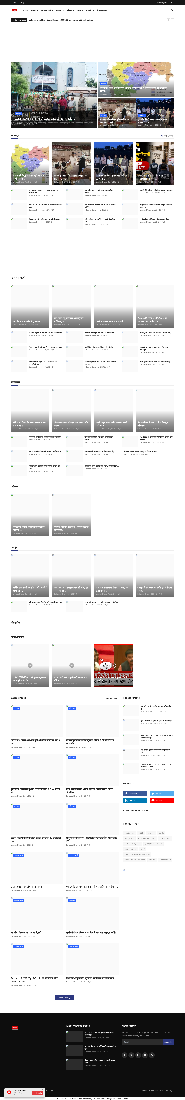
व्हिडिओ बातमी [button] (101, 10)
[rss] (152, 1055)
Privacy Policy (166, 1091)
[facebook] (124, 1055)
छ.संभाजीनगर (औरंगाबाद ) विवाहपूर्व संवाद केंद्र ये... (156, 219)
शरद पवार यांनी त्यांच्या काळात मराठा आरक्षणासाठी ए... (46, 437)
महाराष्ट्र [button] (33, 10)
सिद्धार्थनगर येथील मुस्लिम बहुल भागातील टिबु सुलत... (45, 219)
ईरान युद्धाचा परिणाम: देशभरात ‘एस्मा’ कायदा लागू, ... (156, 332)
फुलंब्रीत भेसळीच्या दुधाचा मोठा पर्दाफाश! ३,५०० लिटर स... (152, 120)
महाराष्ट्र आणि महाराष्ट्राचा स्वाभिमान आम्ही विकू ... (100, 451)
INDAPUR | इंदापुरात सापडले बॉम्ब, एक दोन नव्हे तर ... (71, 589)
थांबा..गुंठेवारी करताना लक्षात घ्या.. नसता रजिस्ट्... (155, 361)
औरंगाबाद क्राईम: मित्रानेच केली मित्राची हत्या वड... (45, 602)
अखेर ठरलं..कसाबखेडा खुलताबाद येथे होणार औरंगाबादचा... (99, 1033)
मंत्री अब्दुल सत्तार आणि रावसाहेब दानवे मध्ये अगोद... (111, 424)
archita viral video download (135, 860)
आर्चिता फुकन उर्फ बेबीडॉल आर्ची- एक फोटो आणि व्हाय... (30, 589)
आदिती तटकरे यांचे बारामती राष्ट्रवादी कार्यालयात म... (45, 451)
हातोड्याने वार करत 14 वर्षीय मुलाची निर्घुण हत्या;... (154, 589)
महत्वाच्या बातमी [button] (46, 10)
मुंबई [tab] (165, 136)
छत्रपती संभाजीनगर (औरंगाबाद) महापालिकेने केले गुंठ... (156, 707)
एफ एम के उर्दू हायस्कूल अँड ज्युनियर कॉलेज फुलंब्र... (68, 320)
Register (164, 3)
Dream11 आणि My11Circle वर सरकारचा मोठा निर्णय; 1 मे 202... (34, 980)
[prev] (168, 20)
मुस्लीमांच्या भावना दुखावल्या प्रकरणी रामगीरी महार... (157, 720)
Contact (14, 3)
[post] (54, 95)
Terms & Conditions (150, 1091)
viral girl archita (165, 838)
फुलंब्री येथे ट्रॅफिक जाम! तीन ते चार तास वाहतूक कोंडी (91, 932)
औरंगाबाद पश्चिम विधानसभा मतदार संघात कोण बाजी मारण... (29, 424)
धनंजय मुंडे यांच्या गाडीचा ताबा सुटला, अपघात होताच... (102, 466)
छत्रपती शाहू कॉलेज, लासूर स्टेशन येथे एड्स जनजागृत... (154, 348)
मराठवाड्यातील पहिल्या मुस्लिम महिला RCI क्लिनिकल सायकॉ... (115, 120)
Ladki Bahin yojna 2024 (146, 838)
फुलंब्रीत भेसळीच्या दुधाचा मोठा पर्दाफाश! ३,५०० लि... (112, 177)
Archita (161, 833)
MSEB (141, 833)
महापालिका (151, 833)
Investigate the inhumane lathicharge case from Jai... (157, 736)
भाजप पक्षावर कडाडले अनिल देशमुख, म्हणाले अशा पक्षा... (44, 467)
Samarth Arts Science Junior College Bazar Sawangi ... (156, 765)
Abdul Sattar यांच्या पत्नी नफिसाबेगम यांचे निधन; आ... (45, 205)
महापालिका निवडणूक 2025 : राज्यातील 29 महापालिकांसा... (43, 362)
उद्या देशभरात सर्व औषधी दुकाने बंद (26, 321)
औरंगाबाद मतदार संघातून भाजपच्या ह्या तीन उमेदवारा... (71, 424)
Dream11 (152, 860)
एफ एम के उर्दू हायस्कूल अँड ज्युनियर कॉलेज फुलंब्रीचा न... (92, 886)
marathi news (129, 833)
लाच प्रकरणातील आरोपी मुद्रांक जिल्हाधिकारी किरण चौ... (150, 177)
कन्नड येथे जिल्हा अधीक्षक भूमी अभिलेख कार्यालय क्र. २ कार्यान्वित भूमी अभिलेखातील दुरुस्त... (133, 89)
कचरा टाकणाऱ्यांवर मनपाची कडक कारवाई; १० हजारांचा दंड (43, 191)
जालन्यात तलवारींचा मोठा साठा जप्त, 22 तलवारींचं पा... (112, 589)
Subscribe (168, 1042)
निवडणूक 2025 (129, 838)
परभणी (143, 849)
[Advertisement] (92, 40)
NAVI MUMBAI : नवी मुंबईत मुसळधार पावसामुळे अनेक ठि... (29, 679)
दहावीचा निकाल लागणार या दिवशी (109, 321)
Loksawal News (20, 123)
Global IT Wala (122, 1099)
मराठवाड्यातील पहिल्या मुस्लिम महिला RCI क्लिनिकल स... (71, 177)
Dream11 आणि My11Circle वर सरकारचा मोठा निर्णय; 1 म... (152, 320)
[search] (171, 10)
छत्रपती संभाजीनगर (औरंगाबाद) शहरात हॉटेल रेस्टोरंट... (99, 191)
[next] (172, 20)
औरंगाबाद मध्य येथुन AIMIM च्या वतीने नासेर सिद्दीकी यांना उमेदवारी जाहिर (52, 20)
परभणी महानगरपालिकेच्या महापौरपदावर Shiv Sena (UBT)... (101, 205)
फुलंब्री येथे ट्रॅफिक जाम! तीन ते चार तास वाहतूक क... (157, 190)
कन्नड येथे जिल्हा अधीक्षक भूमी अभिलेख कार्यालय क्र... (28, 177)
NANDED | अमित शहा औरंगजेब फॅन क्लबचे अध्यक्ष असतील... (156, 438)
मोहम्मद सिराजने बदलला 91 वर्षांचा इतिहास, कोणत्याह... (71, 528)
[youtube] (145, 1055)
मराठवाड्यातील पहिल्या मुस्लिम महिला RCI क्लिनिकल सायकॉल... (90, 742)
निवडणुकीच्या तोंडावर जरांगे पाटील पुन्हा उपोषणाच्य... (153, 424)
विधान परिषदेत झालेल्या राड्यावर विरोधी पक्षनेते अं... (111, 679)
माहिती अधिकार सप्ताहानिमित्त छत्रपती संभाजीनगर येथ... (100, 220)
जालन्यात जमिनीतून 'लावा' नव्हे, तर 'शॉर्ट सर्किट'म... (101, 332)
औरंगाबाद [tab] (170, 136)
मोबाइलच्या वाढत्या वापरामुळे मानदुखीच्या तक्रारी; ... (28, 528)
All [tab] (162, 136)
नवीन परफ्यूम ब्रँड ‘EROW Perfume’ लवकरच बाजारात (100, 362)
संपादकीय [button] (89, 10)
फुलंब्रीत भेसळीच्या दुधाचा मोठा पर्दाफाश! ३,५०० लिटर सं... (35, 790)
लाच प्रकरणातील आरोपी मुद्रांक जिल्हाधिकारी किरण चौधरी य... (89, 790)
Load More (63, 998)
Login (158, 3)
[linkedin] (138, 1055)
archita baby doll (131, 849)
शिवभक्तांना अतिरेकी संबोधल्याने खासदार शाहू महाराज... (99, 438)
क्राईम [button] (79, 10)
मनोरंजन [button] (69, 10)
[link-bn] (144, 886)
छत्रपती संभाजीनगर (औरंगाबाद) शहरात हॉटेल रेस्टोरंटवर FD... (91, 839)
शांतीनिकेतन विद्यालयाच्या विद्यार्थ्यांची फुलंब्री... (99, 347)
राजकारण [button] (59, 10)
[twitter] (131, 1055)
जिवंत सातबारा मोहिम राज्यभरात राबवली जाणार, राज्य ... (100, 1061)
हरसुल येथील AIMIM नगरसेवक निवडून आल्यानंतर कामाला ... (156, 205)
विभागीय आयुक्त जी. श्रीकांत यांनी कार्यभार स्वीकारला (45, 332)
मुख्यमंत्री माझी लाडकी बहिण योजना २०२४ (137, 854)
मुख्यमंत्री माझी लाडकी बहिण (153, 844)
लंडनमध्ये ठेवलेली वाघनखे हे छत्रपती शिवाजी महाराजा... (141, 451)
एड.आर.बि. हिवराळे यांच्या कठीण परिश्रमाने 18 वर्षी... (101, 602)
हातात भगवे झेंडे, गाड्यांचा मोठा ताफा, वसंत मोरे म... (71, 679)
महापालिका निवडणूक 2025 (133, 844)
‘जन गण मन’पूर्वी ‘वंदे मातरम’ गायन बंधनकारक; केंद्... (45, 347)
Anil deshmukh (165, 860)
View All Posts (111, 698)
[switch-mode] (172, 3)
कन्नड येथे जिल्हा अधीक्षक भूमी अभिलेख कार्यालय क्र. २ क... (36, 742)
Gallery (21, 3)
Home (25, 10)
